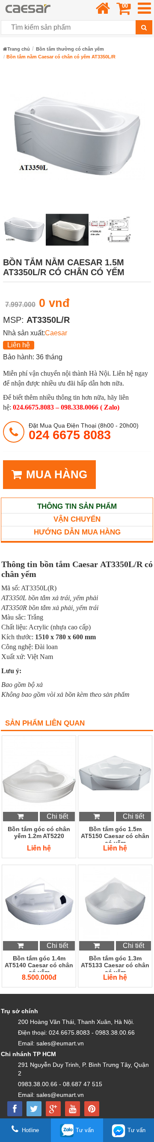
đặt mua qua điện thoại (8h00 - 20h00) (84, 431)
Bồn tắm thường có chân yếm (70, 49)
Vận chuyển (77, 519)
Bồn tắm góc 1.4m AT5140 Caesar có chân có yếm (39, 963)
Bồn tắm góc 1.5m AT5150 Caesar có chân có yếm (115, 834)
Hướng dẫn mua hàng (77, 532)
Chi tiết (57, 816)
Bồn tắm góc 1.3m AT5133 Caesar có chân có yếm (115, 963)
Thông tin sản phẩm (77, 506)
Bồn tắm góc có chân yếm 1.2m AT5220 (39, 832)
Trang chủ (18, 49)
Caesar (56, 333)
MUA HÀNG (56, 474)
